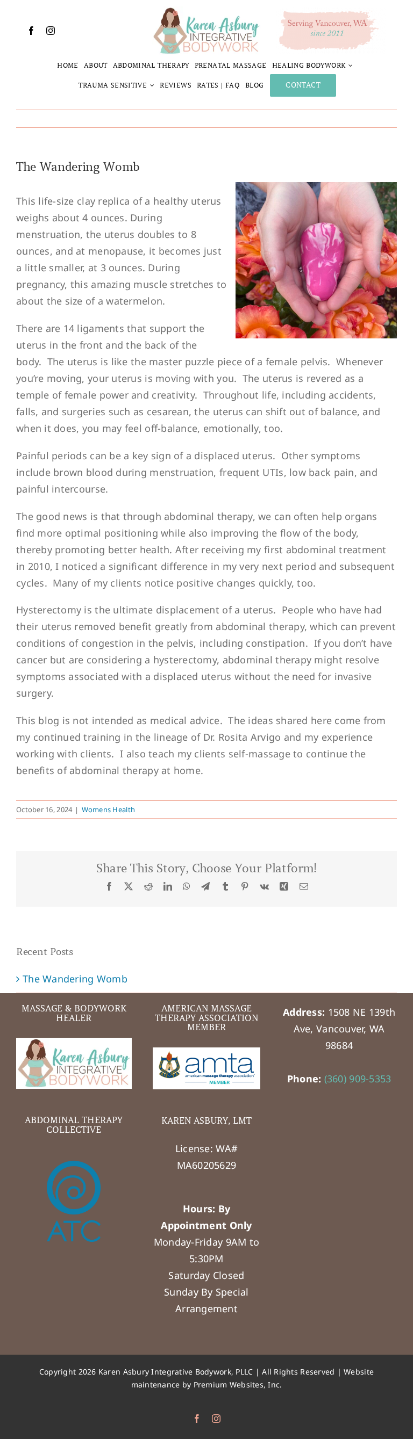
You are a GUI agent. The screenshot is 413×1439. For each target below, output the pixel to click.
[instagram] (50, 30)
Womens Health (109, 809)
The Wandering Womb (75, 978)
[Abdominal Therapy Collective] (74, 1203)
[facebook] (31, 30)
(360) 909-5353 (357, 1078)
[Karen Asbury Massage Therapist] (207, 11)
